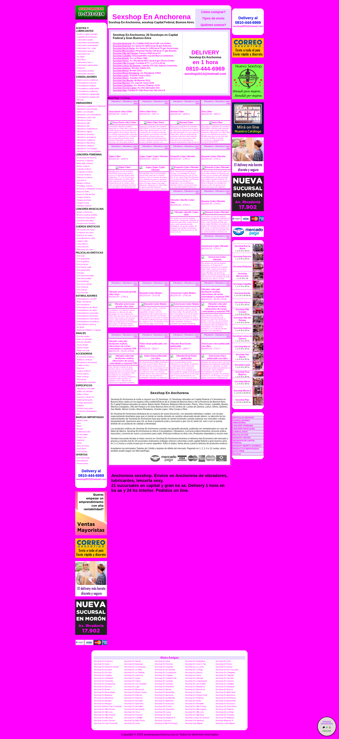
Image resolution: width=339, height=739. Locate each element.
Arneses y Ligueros (85, 160)
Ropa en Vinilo (83, 191)
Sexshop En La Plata (133, 670)
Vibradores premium (85, 134)
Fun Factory (82, 451)
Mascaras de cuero (85, 249)
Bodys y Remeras (84, 212)
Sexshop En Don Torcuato (227, 670)
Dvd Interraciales (84, 278)
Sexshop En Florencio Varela (106, 667)
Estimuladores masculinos (88, 319)
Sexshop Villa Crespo (123, 63)
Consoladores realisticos (87, 91)
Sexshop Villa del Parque (125, 53)
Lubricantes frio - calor (86, 48)
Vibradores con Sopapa (87, 148)
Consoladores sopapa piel (88, 97)
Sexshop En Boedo (102, 689)
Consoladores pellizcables (88, 88)
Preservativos (83, 374)
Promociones (82, 463)
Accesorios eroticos (85, 357)
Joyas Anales (82, 345)
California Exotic (84, 432)
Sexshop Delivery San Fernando (108, 706)
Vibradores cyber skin (86, 117)
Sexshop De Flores (163, 715)
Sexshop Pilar (120, 90)
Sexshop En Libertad (194, 678)
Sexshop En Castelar (164, 681)
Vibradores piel (83, 126)
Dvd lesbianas (83, 281)
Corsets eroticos (84, 175)
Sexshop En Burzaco (103, 687)
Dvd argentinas (83, 259)
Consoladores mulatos (86, 86)
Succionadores (83, 304)
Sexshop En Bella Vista (225, 692)
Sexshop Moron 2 (242, 390)
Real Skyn (81, 59)
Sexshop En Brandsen (164, 687)
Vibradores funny (84, 120)
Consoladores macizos (87, 83)
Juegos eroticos (84, 371)
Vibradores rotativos (85, 146)
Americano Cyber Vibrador (214, 246)
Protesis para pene (85, 408)
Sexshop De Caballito (133, 718)
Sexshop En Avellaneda (165, 698)
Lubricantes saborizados (87, 65)
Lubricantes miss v (85, 62)
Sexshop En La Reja (194, 670)
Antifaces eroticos (84, 360)
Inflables (80, 405)
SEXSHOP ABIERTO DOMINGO (247, 446)
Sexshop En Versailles (194, 703)
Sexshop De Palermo (225, 709)
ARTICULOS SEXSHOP (243, 417)
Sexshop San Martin (123, 80)
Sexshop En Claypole (225, 675)
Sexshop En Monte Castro (135, 692)
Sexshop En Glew (162, 661)
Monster (80, 100)
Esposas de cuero (85, 235)
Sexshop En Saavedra (133, 703)
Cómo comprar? (213, 12)
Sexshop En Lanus (132, 678)
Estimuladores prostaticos (88, 321)
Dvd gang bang (83, 270)
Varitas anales (83, 348)
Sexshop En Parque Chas (196, 695)
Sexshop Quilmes (121, 68)
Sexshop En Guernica (103, 661)
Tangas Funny (83, 203)
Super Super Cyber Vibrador (154, 156)
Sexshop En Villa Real (194, 715)
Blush (79, 426)
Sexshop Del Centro (163, 706)
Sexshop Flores (121, 60)
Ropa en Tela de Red (86, 194)
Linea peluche (83, 247)
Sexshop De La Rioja (225, 712)
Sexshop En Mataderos (195, 687)
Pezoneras (81, 379)
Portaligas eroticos (85, 186)
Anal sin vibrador (84, 342)
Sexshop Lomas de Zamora (126, 65)
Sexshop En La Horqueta (135, 667)
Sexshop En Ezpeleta (164, 667)
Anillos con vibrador (85, 112)
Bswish (80, 429)
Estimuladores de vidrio (87, 310)
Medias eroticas (83, 183)
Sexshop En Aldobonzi (164, 701)
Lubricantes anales (85, 40)
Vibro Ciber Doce (148, 111)
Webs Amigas (169, 657)
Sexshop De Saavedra (164, 709)
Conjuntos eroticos (85, 172)
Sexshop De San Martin (134, 709)
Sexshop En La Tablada (134, 672)
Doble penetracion (84, 400)
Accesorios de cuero (86, 230)
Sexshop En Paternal (133, 698)
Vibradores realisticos (86, 140)
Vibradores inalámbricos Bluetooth (91, 106)
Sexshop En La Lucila (194, 667)
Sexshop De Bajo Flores (134, 720)
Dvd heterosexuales (85, 276)
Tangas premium (84, 200)
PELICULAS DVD (240, 435)
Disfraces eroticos (85, 177)
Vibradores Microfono (86, 143)
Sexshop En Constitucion (165, 672)
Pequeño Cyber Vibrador (183, 156)
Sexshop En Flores (224, 664)
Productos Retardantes (87, 411)
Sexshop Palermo (122, 46)
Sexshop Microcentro (123, 51)
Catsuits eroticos (84, 169)
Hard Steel (81, 449)
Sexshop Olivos (121, 78)
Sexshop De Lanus (163, 712)
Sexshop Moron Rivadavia (126, 73)
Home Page (113, 98)
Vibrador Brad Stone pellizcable (181, 344)
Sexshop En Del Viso (103, 672)
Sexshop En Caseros (225, 681)
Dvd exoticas (82, 264)
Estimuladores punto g (86, 324)
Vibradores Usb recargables (89, 151)
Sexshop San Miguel (194, 723)
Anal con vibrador (84, 339)
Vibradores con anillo (86, 389)
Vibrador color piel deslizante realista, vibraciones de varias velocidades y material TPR (215, 293)
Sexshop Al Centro (132, 723)
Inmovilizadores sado (86, 238)
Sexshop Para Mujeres (242, 373)
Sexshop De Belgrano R (165, 718)
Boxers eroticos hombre (87, 215)
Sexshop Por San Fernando (106, 723)
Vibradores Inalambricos (87, 129)
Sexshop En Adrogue (103, 703)
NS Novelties (82, 434)
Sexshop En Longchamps (196, 681)
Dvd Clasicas (82, 287)
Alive (79, 423)
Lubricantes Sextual (85, 74)
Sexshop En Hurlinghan (195, 661)
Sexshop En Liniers (132, 681)
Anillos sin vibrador (85, 391)
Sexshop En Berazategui (104, 692)
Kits (78, 414)
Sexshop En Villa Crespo (195, 706)
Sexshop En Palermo (133, 695)
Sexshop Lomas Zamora (104, 720)
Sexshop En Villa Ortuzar (104, 715)
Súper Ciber (115, 156)
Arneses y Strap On (85, 397)
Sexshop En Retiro (193, 701)
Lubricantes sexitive (85, 71)
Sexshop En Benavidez (165, 692)
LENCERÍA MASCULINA (244, 429)
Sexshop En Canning (164, 684)
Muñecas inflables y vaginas (89, 330)
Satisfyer (80, 440)
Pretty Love (82, 437)
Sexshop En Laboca (193, 672)
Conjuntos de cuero (85, 232)
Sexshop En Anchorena (151, 17)
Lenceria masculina (85, 220)
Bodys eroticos (83, 166)
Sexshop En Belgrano (103, 695)
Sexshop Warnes (121, 83)
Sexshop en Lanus (193, 675)
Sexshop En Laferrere (133, 675)
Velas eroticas (83, 377)
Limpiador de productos (87, 37)
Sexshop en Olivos (193, 692)
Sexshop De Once (132, 712)
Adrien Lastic (82, 420)
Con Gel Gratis (83, 458)
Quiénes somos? (213, 25)
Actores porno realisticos (87, 80)
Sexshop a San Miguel (225, 723)
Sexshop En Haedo (132, 661)
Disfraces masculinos (86, 218)
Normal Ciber (177, 111)
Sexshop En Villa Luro (103, 712)
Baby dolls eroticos (85, 163)
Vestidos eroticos (84, 206)
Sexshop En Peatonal (194, 698)
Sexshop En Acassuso (164, 703)
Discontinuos (82, 461)
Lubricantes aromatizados (88, 42)
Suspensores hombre (86, 223)
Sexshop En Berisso (224, 689)
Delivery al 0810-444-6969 (91, 473)
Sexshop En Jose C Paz (195, 664)
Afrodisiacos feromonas (87, 362)
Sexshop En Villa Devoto (104, 709)
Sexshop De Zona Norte (226, 706)
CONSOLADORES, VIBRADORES (241, 421)
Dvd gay (80, 273)
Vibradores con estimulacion (89, 115)
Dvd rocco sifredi (84, 284)
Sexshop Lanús (120, 75)
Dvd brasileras (83, 261)
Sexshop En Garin (101, 664)
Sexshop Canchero (163, 720)
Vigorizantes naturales (86, 382)
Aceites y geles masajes (87, 34)
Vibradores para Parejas (87, 109)
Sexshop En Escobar (103, 670)
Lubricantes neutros (85, 51)
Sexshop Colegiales (123, 85)
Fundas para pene (85, 403)
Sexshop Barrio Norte (124, 48)
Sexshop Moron (121, 70)
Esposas (80, 368)
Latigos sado (82, 241)
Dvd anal (80, 256)
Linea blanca (82, 244)
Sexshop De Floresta (133, 715)
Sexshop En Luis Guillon (195, 684)
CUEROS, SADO (240, 432)
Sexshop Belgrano (122, 43)
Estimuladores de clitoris (87, 307)
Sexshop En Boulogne (225, 687)
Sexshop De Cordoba (225, 715)
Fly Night (80, 57)
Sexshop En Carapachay (104, 684)
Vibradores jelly (83, 123)
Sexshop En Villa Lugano (195, 709)
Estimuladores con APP (87, 299)
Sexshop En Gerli (223, 661)
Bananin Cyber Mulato (151, 293)
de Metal (80, 327)
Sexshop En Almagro (103, 701)
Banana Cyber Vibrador (213, 201)
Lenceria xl (81, 180)
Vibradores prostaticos (86, 137)
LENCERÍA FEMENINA (243, 426)
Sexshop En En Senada (165, 670)
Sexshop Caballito (122, 56)
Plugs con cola (83, 350)
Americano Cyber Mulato (183, 293)
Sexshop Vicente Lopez (124, 88)
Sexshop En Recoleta (133, 701)
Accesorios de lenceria (86, 158)
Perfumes (81, 68)
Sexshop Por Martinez (194, 720)
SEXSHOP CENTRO (242, 438)
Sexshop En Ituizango (133, 664)
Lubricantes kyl (83, 54)
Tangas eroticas (84, 197)
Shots (79, 443)
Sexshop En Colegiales (225, 672)
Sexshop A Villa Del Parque (166, 723)
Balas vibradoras (84, 302)
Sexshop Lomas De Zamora (197, 718)
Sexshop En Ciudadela (103, 678)
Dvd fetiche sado (84, 267)
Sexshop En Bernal (163, 689)
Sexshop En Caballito (225, 684)
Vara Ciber (206, 111)
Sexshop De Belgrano (225, 718)
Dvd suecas (82, 290)
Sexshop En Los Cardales (135, 684)
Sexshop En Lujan (132, 687)
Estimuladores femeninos (87, 316)
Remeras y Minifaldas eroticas (90, 189)
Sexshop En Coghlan (103, 675)
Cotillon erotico (83, 365)
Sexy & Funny (83, 446)
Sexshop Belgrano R (224, 720)
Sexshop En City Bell (224, 678)
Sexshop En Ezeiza (224, 667)
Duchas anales (83, 336)
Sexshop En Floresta (164, 664)
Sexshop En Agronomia (226, 701)
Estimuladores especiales (88, 313)
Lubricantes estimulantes (87, 45)
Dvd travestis (82, 292)
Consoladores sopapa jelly (88, 94)
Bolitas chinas (83, 394)
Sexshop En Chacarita (103, 681)
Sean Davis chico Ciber (120, 111)
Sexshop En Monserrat (134, 689)
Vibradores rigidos (84, 131)
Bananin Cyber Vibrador (213, 156)
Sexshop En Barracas (164, 695)
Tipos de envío (213, 18)
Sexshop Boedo (121, 58)
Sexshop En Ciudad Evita (165, 678)
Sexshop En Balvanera (225, 695)
